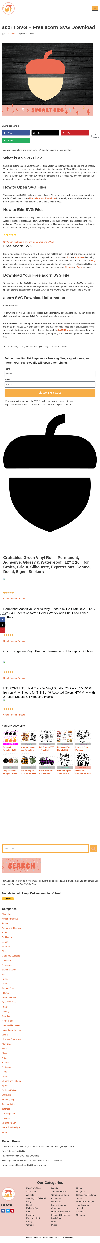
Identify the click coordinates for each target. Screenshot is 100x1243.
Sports (5, 1086)
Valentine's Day (9, 1123)
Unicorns (6, 1118)
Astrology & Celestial (11, 928)
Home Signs (7, 1021)
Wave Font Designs (11, 1127)
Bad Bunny (7, 937)
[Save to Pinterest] (2, 630)
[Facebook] (3, 1211)
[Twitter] (8, 1211)
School (5, 1076)
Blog (4, 951)
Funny (5, 1007)
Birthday (6, 946)
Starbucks (6, 1095)
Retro (4, 1072)
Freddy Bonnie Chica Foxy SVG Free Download (24, 1165)
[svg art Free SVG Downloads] (8, 8)
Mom (4, 1048)
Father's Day (8, 988)
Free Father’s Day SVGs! (13, 1151)
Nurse (5, 1058)
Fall (3, 974)
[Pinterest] (12, 1211)
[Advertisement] (50, 820)
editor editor (10, 34)
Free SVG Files (9, 1002)
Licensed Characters (11, 1039)
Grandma (6, 1016)
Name (7, 369)
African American (10, 919)
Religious (6, 1067)
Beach (5, 942)
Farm (4, 984)
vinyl (93, 261)
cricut (67, 257)
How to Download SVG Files (42, 198)
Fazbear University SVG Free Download (20, 1156)
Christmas (6, 960)
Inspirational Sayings (11, 1030)
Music (4, 1053)
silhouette (79, 257)
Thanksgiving (8, 1100)
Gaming (5, 1011)
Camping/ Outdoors (11, 956)
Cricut (79, 267)
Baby (4, 933)
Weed (4, 1132)
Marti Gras (6, 1044)
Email (7, 380)
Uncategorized (8, 1113)
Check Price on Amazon (14, 599)
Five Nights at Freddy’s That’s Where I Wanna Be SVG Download (32, 1160)
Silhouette (69, 267)
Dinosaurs (6, 965)
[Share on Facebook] (2, 619)
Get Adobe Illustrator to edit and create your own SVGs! (28, 242)
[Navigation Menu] (95, 8)
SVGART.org (63, 330)
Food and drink (9, 998)
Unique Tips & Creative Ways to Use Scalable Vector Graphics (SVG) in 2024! (38, 1146)
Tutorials (6, 1109)
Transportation (8, 1104)
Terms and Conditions (52, 1237)
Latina (5, 1035)
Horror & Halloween (11, 1025)
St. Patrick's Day (9, 1090)
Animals (6, 923)
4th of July (6, 914)
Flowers (5, 993)
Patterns (6, 1062)
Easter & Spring (9, 970)
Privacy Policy (68, 1237)
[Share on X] (2, 625)
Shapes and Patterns (11, 1081)
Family (5, 979)
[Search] (93, 848)
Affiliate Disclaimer (33, 1237)
